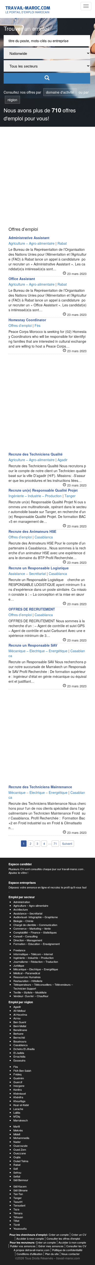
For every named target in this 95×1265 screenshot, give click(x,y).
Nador (17, 1142)
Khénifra (18, 1097)
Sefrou (17, 1172)
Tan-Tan (18, 1194)
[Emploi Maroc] (28, 9)
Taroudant (19, 1205)
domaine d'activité (60, 92)
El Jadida (18, 1053)
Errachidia (19, 1056)
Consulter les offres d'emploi (63, 1238)
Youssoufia (20, 1228)
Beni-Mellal (19, 1026)
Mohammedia (21, 1138)
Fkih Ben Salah (22, 1070)
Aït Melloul (19, 1010)
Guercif (17, 1082)
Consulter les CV (76, 1246)
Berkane (18, 1033)
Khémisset (19, 1093)
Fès (15, 1067)
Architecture (20, 909)
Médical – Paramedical (26, 973)
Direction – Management (27, 940)
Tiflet (16, 1221)
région (12, 99)
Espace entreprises (22, 882)
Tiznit (16, 1224)
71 (55, 843)
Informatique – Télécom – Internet (33, 954)
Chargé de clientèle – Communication (35, 925)
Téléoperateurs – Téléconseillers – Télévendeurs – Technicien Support (43, 986)
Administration (21, 902)
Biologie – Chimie (23, 921)
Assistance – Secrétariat (27, 913)
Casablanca (20, 1045)
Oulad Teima (20, 1161)
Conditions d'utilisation (29, 1254)
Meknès (18, 1130)
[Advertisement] (47, 176)
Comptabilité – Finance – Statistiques (35, 932)
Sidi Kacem (20, 1186)
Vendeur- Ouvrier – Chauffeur (30, 996)
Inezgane (18, 1086)
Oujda (16, 1157)
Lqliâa (16, 1112)
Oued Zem (19, 1149)
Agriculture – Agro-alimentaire (30, 905)
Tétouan (18, 1217)
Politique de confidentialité (67, 1250)
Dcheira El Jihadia (24, 1049)
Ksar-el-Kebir (21, 1105)
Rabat (16, 1165)
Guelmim (18, 1078)
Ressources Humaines (27, 977)
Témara (17, 1213)
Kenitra (17, 1089)
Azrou (16, 1018)
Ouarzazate (20, 1146)
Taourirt (17, 1202)
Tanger (17, 1198)
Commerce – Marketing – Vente (32, 928)
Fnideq (17, 1074)
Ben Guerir (19, 1022)
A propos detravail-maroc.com (31, 1250)
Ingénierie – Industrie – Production (33, 958)
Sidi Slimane (20, 1190)
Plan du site (52, 1254)
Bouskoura (19, 1041)
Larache (18, 1109)
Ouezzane (19, 1153)
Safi (15, 1168)
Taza (16, 1209)
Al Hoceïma (20, 1014)
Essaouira (19, 1060)
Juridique (18, 965)
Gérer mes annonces (51, 1246)
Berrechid (19, 1037)
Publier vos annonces (23, 1246)
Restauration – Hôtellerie (27, 981)
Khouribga (19, 1101)
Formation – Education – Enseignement (36, 944)
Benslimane (20, 1030)
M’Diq (16, 1116)
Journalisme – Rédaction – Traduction (35, 961)
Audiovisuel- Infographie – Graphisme (35, 917)
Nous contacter (70, 1254)
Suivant (67, 843)
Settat (16, 1176)
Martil (16, 1126)
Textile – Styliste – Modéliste (30, 992)
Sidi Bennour (20, 1180)
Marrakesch (20, 1120)
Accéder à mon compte (30, 1238)
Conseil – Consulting (25, 936)
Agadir (17, 1007)
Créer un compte (59, 1234)
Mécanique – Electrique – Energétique (35, 969)
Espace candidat (20, 864)
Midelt (16, 1134)
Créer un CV (78, 1234)
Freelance (19, 950)
